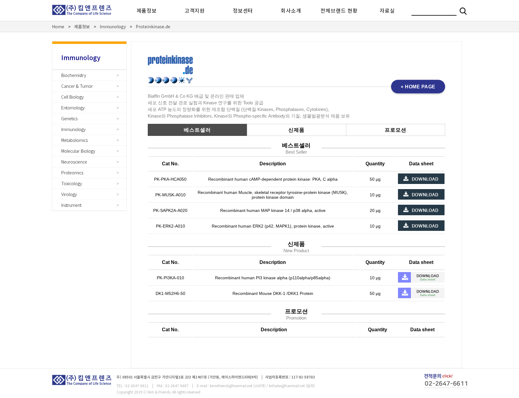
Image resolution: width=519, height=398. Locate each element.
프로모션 (395, 130)
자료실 (387, 10)
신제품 (296, 130)
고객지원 (195, 10)
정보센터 (243, 10)
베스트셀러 (197, 130)
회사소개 (291, 10)
